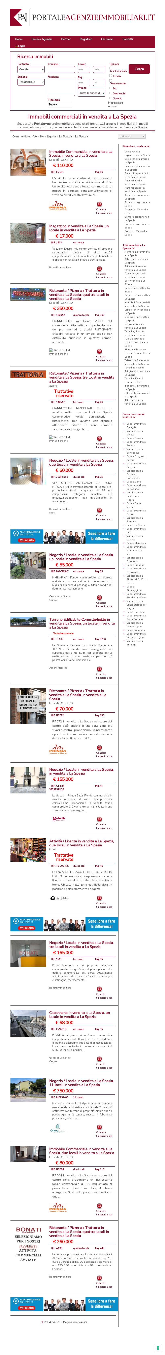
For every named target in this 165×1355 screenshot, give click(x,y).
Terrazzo (117, 76)
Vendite (38, 136)
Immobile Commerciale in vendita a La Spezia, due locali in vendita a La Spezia (81, 1153)
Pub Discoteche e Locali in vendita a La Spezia (136, 342)
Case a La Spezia (136, 525)
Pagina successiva (75, 1322)
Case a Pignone (135, 565)
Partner (66, 39)
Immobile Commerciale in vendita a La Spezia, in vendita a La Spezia (80, 155)
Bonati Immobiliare (60, 267)
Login (21, 46)
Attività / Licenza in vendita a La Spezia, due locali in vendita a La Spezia (81, 845)
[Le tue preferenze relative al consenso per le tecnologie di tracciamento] (158, 1348)
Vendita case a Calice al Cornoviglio (135, 474)
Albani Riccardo (58, 667)
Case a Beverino (135, 438)
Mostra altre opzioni (115, 104)
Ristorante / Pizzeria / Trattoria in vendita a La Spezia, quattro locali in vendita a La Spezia (79, 296)
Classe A (117, 99)
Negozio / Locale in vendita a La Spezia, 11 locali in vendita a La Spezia (81, 1082)
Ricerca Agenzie (42, 39)
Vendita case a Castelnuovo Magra (135, 496)
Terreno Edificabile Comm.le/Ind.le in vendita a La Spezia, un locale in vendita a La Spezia (82, 623)
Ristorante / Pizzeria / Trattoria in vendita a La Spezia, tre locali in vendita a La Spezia (81, 379)
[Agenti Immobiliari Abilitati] (64, 536)
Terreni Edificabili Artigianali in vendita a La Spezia (137, 371)
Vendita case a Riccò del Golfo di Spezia (137, 579)
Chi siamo (107, 39)
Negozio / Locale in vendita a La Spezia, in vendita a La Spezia (81, 771)
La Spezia (65, 136)
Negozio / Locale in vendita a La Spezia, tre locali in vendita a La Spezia (81, 944)
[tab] (137, 146)
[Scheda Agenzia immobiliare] (57, 205)
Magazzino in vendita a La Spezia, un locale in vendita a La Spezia (79, 228)
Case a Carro (134, 481)
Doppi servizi (119, 94)
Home (19, 39)
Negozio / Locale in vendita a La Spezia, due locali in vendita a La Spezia (81, 462)
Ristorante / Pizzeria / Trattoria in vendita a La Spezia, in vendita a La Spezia (77, 696)
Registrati (86, 39)
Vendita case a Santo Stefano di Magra (136, 605)
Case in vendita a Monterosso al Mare (136, 550)
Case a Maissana (136, 543)
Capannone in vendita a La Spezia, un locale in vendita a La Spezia (79, 1014)
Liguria (51, 136)
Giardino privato (118, 71)
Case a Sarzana (135, 612)
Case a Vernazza (136, 630)
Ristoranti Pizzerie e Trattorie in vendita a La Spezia (138, 353)
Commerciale (21, 136)
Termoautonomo (118, 83)
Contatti (128, 39)
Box (115, 88)
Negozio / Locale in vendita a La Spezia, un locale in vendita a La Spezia (81, 556)
